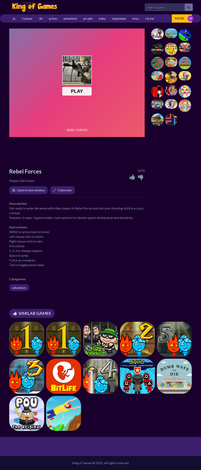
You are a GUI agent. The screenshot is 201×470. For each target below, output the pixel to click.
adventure (19, 287)
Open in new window (31, 190)
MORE (179, 18)
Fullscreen (65, 190)
